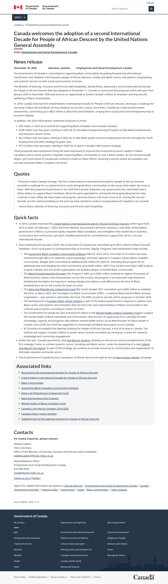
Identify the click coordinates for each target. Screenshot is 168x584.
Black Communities (32, 383)
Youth (110, 549)
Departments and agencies (73, 522)
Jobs (16, 532)
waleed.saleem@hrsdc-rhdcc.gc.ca (33, 455)
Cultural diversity (73, 485)
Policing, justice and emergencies (76, 549)
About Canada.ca (59, 577)
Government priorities (26, 489)
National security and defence (74, 538)
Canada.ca (19, 24)
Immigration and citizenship (27, 538)
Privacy (97, 577)
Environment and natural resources (77, 532)
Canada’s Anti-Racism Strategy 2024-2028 (45, 408)
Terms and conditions (80, 577)
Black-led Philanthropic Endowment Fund (52, 289)
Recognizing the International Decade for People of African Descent (59, 372)
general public (50, 489)
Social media (20, 577)
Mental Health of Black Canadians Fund (118, 312)
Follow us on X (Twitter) (27, 478)
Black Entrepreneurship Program (47, 273)
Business (18, 549)
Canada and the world (71, 561)
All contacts (19, 522)
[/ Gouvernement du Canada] (36, 7)
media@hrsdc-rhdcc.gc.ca (28, 473)
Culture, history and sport (73, 543)
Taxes (16, 566)
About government (116, 522)
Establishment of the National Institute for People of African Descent (60, 419)
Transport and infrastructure (74, 555)
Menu (19, 17)
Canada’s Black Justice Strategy (65, 301)
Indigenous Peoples (116, 538)
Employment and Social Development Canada (48, 24)
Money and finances (70, 566)
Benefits (18, 555)
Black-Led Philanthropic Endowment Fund (45, 393)
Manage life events (116, 555)
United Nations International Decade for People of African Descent (91, 223)
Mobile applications (38, 577)
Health (17, 561)
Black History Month (127, 357)
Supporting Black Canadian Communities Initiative (57, 254)
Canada (144, 485)
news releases (119, 489)
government (67, 489)
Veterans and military (117, 543)
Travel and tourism (22, 543)
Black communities (97, 489)
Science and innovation (118, 532)
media (80, 489)
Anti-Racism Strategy (78, 340)
